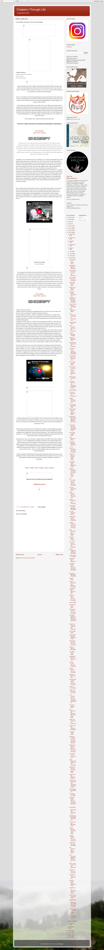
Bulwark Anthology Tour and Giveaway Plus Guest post (72, 472)
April (71, 257)
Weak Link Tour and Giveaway (72, 691)
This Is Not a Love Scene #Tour (72, 261)
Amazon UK (43, 132)
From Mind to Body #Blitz (72, 434)
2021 (69, 228)
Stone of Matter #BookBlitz (72, 648)
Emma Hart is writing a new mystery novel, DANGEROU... (72, 370)
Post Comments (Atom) (29, 557)
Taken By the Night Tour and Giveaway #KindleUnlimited (72, 784)
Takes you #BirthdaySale (72, 339)
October (72, 241)
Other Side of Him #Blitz (72, 284)
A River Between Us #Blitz (72, 334)
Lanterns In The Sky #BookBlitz (72, 844)
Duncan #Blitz (71, 579)
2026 (69, 217)
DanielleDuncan (72, 178)
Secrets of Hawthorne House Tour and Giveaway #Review (72, 740)
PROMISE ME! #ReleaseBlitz (72, 591)
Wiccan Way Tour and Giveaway (72, 279)
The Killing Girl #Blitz (72, 794)
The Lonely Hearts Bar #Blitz (72, 406)
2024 (69, 221)
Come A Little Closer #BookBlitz (72, 305)
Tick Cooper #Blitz (72, 632)
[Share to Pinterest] (44, 507)
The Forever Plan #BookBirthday (72, 824)
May (71, 255)
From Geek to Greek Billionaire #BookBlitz (72, 507)
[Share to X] (41, 507)
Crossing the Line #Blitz (72, 556)
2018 (69, 930)
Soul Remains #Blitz (72, 438)
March (71, 921)
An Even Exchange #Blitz (72, 489)
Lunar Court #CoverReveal (72, 917)
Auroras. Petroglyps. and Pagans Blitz (72, 911)
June (71, 253)
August (71, 248)
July (71, 251)
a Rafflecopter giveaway (39, 484)
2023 (69, 223)
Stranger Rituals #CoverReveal (72, 294)
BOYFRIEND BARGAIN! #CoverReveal (72, 818)
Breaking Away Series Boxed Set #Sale (72, 883)
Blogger (61, 944)
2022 (69, 226)
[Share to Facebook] (43, 507)
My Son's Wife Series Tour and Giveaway (72, 597)
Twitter (36, 467)
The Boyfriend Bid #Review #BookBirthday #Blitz (72, 713)
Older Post (59, 554)
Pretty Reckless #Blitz (72, 310)
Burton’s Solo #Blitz (72, 687)
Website (27, 467)
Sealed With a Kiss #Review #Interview (72, 518)
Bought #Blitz (72, 390)
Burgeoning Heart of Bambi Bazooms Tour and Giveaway (72, 748)
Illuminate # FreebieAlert (72, 378)
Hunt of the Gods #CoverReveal (72, 876)
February (72, 923)
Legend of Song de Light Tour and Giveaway (72, 626)
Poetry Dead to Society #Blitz (72, 896)
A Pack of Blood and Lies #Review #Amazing (72, 584)
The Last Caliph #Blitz (71, 733)
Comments (83, 220)
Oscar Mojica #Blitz (72, 323)
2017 (69, 932)
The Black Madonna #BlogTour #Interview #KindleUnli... (72, 618)
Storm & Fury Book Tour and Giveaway (72, 450)
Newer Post (20, 554)
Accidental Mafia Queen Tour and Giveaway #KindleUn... (72, 801)
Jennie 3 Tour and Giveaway (72, 871)
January (72, 926)
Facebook (32, 467)
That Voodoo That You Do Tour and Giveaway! (72, 273)
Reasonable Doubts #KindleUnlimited (72, 636)
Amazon (35, 132)
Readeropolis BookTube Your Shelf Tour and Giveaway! (72, 903)
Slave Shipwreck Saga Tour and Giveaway (72, 762)
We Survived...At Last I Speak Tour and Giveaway (72, 482)
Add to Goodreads (39, 131)
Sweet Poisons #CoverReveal (72, 400)
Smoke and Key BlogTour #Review (72, 776)
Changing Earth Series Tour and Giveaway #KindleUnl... (72, 567)
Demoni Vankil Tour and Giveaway (72, 670)
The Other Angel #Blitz (72, 653)
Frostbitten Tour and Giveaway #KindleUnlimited (72, 428)
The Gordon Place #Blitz (72, 606)
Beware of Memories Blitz (72, 676)
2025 (69, 219)
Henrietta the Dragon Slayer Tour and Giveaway (72, 682)
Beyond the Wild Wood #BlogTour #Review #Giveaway (72, 420)
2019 (69, 232)
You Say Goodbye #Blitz (72, 513)
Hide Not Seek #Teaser (72, 538)
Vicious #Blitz (72, 602)
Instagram (41, 467)
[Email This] (38, 507)
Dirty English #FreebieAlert (72, 790)
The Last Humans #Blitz (72, 706)
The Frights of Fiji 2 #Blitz (72, 363)
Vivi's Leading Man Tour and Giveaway (72, 328)
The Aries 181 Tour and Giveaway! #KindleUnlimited (72, 385)
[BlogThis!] (40, 507)
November (72, 237)
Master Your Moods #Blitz (72, 289)
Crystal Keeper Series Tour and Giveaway (72, 838)
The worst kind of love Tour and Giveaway (72, 544)
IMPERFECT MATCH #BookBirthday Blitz (72, 300)
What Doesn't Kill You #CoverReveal (72, 495)
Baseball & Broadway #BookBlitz (72, 575)
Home (40, 554)
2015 (69, 937)
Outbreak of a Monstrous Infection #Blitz (72, 890)
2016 (69, 935)
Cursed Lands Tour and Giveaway (72, 664)
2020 (69, 230)
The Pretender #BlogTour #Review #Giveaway (72, 858)
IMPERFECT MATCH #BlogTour (72, 267)
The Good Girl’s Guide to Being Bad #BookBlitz (72, 351)
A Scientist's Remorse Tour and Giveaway (72, 642)
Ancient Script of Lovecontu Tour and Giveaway (72, 525)
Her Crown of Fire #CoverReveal (72, 755)
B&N (39, 132)
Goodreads (51, 467)
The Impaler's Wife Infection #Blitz (72, 850)
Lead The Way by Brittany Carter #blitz (72, 457)
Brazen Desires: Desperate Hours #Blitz (72, 830)
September (72, 244)
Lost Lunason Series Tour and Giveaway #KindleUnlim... (72, 698)
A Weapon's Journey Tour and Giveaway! (72, 611)
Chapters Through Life (31, 9)
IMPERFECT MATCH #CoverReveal (72, 658)
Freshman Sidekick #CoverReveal (72, 444)
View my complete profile (73, 199)
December (72, 234)
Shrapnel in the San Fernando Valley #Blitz (72, 769)
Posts (82, 217)
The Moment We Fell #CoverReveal (72, 358)
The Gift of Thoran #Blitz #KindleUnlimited (72, 464)
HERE (35, 479)
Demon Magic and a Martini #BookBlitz (72, 551)
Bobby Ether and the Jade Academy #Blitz (72, 411)
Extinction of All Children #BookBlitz (72, 727)
